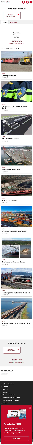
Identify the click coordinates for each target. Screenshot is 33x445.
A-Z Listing (6, 403)
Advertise (5, 386)
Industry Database (8, 384)
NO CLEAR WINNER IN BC (10, 200)
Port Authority (5, 373)
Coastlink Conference (9, 395)
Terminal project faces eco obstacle (13, 262)
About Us (5, 389)
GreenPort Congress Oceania (11, 400)
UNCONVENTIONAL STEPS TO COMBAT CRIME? (14, 107)
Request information (11, 15)
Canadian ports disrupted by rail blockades (16, 293)
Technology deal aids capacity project (14, 231)
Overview (4, 22)
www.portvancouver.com (16, 43)
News (3, 73)
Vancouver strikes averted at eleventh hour (16, 323)
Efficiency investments (9, 76)
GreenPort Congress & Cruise (11, 397)
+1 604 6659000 (16, 41)
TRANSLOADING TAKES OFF (10, 139)
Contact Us (13, 22)
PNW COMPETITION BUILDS (11, 170)
